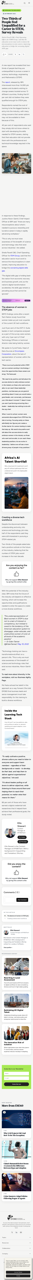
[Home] (8, 4)
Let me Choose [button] (18, 1272)
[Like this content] (4, 54)
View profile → (8, 947)
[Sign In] (22, 837)
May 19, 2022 (23, 644)
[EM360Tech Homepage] (16, 1221)
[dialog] (18, 1268)
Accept (18, 1276)
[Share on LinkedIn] (19, 54)
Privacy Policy (9, 1267)
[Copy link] (23, 54)
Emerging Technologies (12, 10)
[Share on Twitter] (15, 54)
